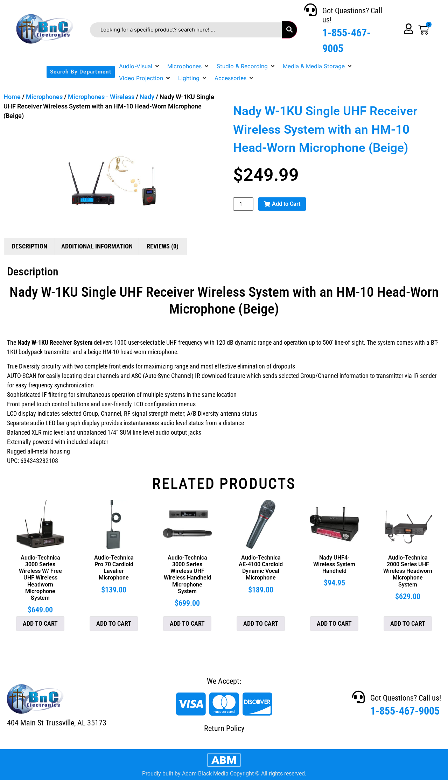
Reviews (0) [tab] (162, 246)
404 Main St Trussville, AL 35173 (56, 722)
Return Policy (224, 728)
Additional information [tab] (97, 246)
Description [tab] (29, 246)
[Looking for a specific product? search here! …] (186, 29)
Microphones (44, 96)
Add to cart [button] (40, 623)
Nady (147, 96)
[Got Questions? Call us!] (310, 9)
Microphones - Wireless (101, 96)
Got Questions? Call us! (405, 698)
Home (12, 96)
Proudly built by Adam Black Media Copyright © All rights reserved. (224, 773)
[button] (139, 66)
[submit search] (289, 29)
